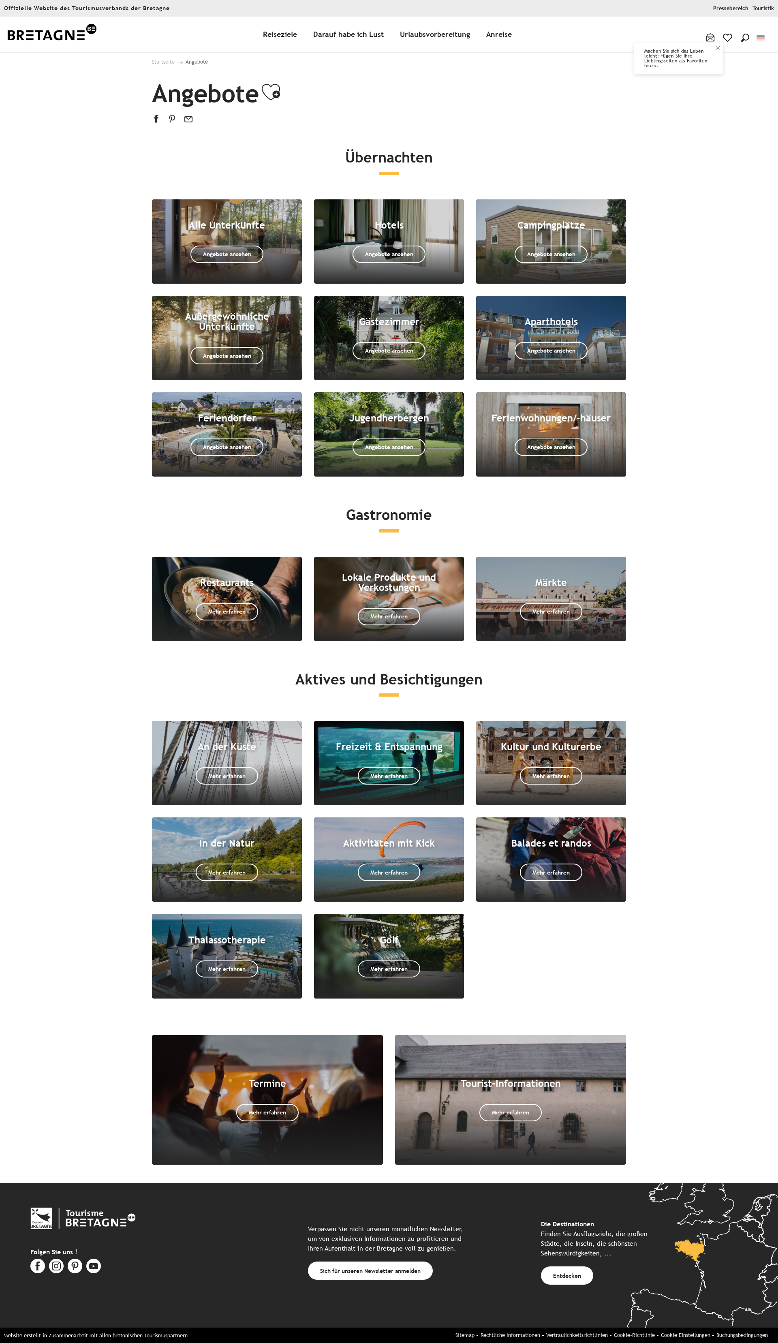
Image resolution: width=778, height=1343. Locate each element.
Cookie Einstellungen (685, 1335)
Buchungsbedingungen (742, 1335)
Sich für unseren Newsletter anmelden (370, 1270)
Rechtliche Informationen (510, 1335)
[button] (745, 37)
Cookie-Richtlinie (634, 1335)
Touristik (763, 8)
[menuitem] (51, 35)
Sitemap (464, 1335)
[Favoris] (728, 37)
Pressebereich (730, 8)
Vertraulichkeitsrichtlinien (577, 1335)
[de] (761, 38)
